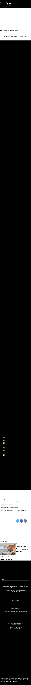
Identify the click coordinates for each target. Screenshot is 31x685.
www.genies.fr (15, 626)
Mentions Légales (22, 679)
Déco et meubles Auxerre (21, 550)
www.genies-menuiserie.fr (15, 627)
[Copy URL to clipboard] (29, 521)
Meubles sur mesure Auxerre (7, 510)
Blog (28, 679)
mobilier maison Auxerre (22, 510)
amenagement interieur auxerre (8, 499)
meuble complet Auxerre (6, 504)
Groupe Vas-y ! (14, 681)
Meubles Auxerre (5, 556)
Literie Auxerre (6, 559)
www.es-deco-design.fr (15, 624)
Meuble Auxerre (20, 501)
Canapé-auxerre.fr (5, 678)
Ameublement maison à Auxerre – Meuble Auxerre (16, 36)
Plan (3, 681)
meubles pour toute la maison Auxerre (9, 507)
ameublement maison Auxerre (7, 501)
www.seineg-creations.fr (15, 628)
